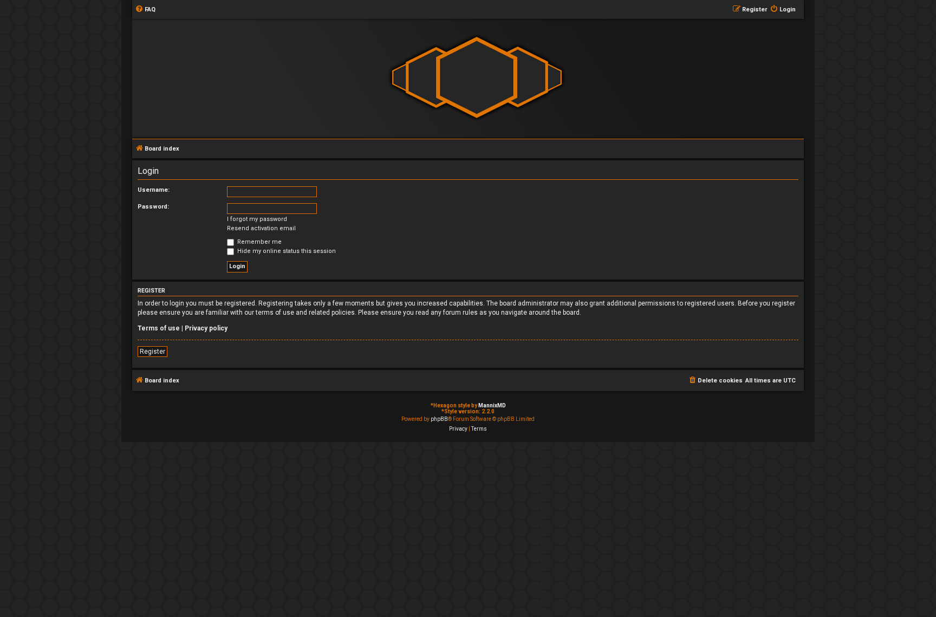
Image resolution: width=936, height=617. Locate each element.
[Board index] (477, 77)
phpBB (439, 419)
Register (152, 351)
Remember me (259, 241)
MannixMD (492, 405)
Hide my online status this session (286, 251)
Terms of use (159, 328)
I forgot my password (257, 219)
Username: (154, 189)
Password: (153, 206)
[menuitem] (145, 9)
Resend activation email (261, 228)
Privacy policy (206, 328)
